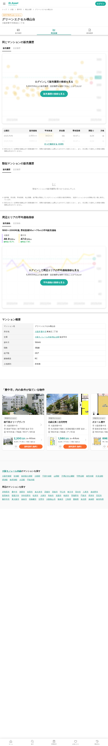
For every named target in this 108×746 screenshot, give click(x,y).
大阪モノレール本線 (43, 337)
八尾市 (85, 492)
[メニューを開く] (4, 4)
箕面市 (58, 495)
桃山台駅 (55, 337)
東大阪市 (15, 499)
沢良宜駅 (99, 476)
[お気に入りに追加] (16, 446)
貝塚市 (55, 492)
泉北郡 (83, 499)
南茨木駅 (90, 476)
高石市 (99, 495)
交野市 (41, 499)
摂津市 (91, 495)
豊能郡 (76, 499)
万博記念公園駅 (67, 476)
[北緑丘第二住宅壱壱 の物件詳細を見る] (67, 442)
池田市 (22, 492)
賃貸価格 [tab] (17, 223)
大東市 (43, 495)
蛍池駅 (16, 476)
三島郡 (68, 499)
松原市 (35, 495)
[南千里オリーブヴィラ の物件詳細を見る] (23, 442)
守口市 (62, 492)
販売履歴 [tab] (6, 48)
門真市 (83, 495)
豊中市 (43, 331)
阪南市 (60, 499)
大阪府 (37, 331)
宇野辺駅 (80, 476)
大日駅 (22, 480)
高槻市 (47, 492)
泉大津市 (38, 492)
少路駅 (37, 476)
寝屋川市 (15, 495)
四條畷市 (32, 499)
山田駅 (56, 476)
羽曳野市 (75, 495)
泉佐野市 (94, 492)
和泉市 (51, 495)
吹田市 (30, 492)
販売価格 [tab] (6, 223)
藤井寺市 (6, 499)
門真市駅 (31, 480)
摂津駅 (5, 480)
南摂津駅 (13, 480)
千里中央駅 (47, 476)
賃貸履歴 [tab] (17, 48)
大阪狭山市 (51, 499)
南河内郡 (100, 499)
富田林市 (6, 495)
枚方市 (70, 492)
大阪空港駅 (6, 476)
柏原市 (66, 495)
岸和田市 (6, 492)
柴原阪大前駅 (26, 476)
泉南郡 (91, 499)
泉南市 (24, 499)
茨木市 (78, 492)
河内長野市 (26, 495)
